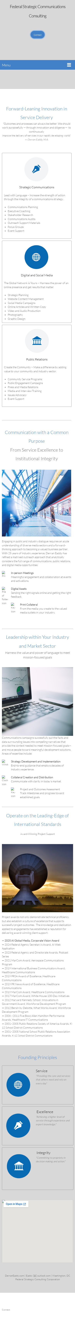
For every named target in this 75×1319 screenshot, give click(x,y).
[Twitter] (40, 79)
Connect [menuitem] (6, 1309)
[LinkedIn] (46, 79)
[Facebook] (35, 79)
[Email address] (29, 79)
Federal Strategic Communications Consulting (37, 11)
